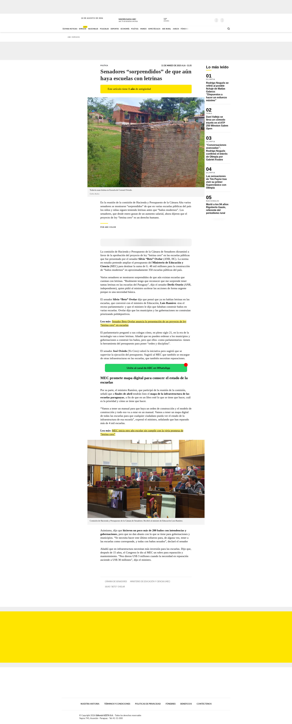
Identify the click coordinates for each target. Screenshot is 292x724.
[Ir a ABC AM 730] (207, 28)
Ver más (218, 89)
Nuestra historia (90, 704)
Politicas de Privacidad (148, 704)
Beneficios (186, 704)
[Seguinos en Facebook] (196, 19)
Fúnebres (171, 704)
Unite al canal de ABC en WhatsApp (148, 368)
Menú (228, 20)
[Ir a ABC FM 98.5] (219, 28)
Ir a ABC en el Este (89, 21)
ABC (71, 20)
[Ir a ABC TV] (199, 28)
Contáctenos (204, 704)
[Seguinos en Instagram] (210, 19)
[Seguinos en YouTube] (205, 19)
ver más (164, 20)
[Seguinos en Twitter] (201, 19)
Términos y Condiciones (117, 704)
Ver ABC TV (134, 20)
